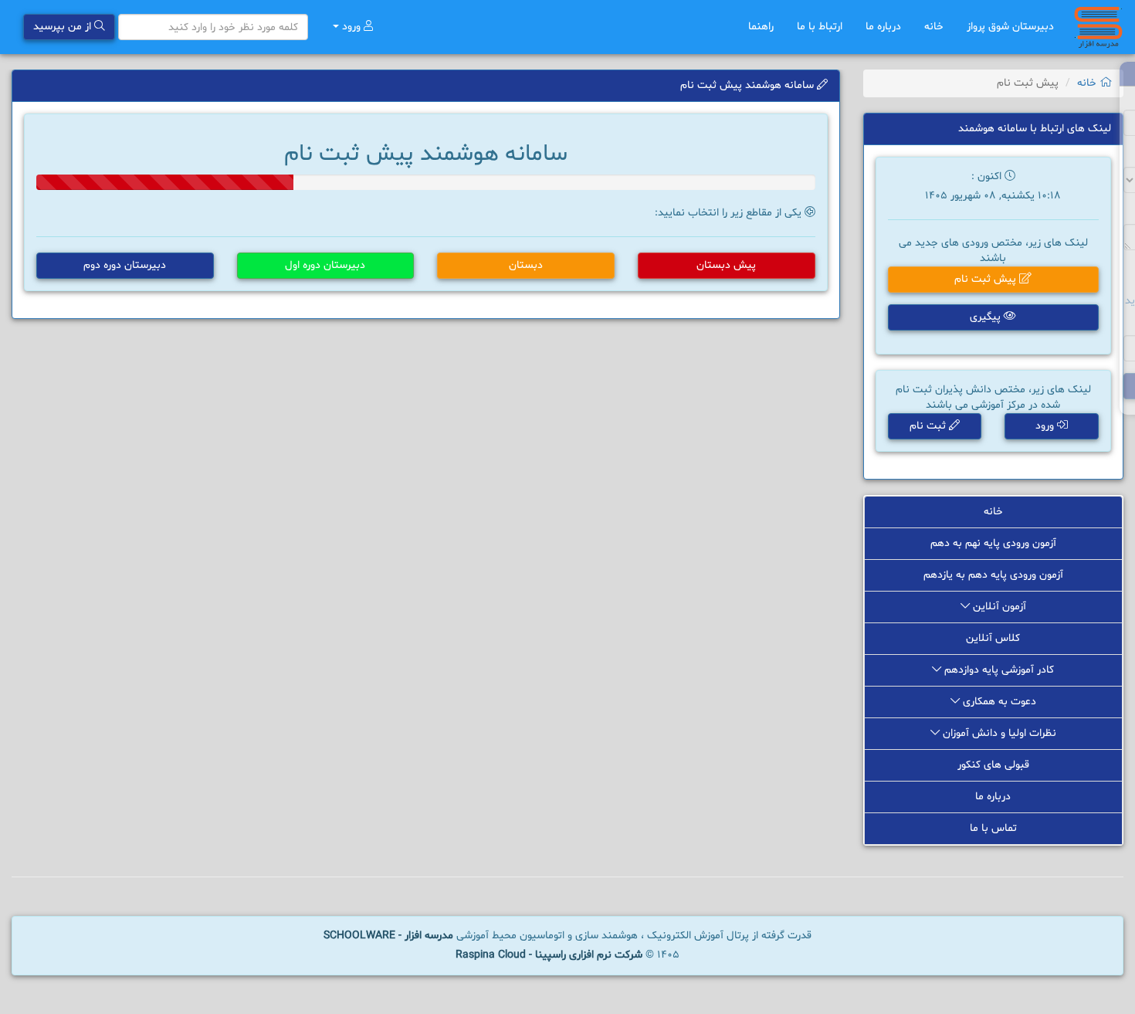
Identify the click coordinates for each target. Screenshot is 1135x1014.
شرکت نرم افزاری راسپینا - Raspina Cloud (549, 955)
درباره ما (883, 26)
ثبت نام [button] (929, 426)
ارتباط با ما (819, 26)
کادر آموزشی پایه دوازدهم (997, 670)
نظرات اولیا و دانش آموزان (998, 733)
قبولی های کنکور (993, 765)
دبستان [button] (526, 265)
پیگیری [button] (987, 317)
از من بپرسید (63, 26)
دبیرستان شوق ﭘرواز (1010, 26)
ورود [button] (1046, 426)
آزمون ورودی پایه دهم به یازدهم (993, 575)
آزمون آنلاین (998, 606)
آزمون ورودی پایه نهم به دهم (993, 543)
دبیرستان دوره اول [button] (325, 265)
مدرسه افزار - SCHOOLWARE (388, 935)
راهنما (761, 26)
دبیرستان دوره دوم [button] (124, 265)
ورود (351, 26)
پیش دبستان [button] (726, 265)
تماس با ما (993, 828)
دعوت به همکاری (998, 701)
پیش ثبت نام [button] (986, 279)
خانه (934, 26)
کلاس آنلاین (993, 638)
